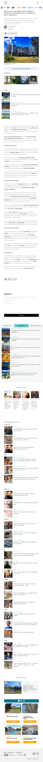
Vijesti (10, 7)
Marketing (32, 758)
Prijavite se (21, 315)
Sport (15, 7)
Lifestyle (26, 7)
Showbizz (20, 7)
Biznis (37, 7)
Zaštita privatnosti (29, 759)
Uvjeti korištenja (36, 758)
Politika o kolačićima (36, 759)
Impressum (28, 758)
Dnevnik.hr (4, 7)
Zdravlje (32, 7)
